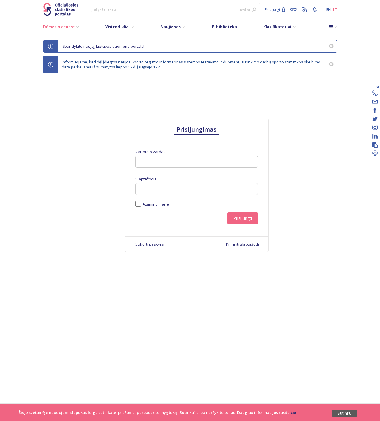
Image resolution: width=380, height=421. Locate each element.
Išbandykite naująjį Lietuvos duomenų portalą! (103, 46)
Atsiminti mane (155, 204)
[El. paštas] (375, 102)
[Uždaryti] (371, 87)
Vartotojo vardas (150, 151)
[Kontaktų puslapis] (375, 94)
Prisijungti (242, 218)
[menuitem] (61, 28)
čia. (294, 412)
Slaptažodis (145, 179)
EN (328, 9)
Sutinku (345, 413)
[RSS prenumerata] (305, 9)
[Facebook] (375, 111)
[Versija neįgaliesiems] (294, 9)
